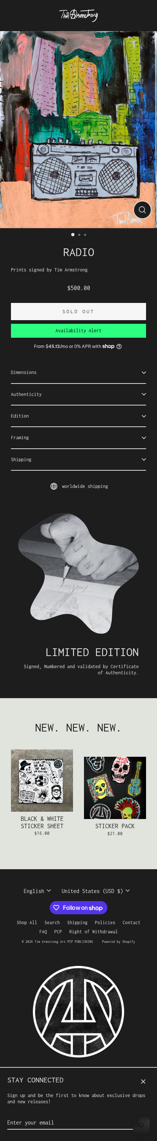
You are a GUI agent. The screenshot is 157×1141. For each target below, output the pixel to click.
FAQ (43, 931)
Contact (132, 922)
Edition (20, 416)
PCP (58, 931)
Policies (105, 922)
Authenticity (26, 394)
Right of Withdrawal (93, 931)
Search (52, 922)
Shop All (27, 922)
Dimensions (24, 372)
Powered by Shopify (118, 942)
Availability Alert (78, 330)
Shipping (21, 459)
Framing (20, 437)
